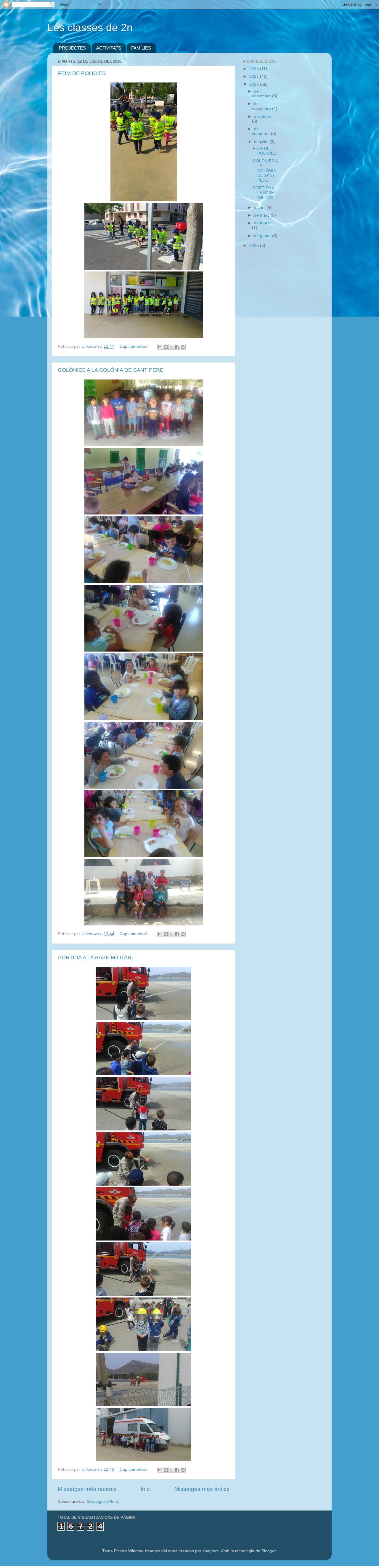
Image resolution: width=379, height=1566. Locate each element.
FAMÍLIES (141, 47)
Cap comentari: (135, 346)
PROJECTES (72, 47)
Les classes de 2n (90, 27)
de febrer (262, 223)
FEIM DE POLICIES (82, 73)
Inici (146, 1489)
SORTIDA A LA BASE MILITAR (94, 957)
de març (262, 215)
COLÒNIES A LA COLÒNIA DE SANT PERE (110, 370)
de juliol (261, 141)
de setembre (261, 131)
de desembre (262, 93)
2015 (254, 245)
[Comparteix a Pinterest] (183, 347)
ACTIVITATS (108, 47)
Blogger (268, 1551)
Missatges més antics (201, 1489)
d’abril (260, 207)
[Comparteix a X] (171, 347)
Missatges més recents (87, 1489)
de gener (263, 236)
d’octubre (263, 116)
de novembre (262, 106)
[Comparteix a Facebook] (177, 347)
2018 (254, 68)
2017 (254, 76)
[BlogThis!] (166, 347)
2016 (254, 84)
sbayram (211, 1551)
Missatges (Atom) (103, 1501)
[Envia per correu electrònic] (160, 347)
